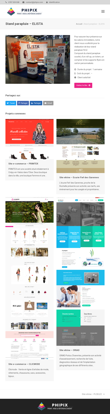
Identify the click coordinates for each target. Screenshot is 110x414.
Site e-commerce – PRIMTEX (23, 163)
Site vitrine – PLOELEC (92, 394)
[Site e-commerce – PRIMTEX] (29, 139)
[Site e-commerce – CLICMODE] (29, 278)
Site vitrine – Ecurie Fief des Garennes (79, 177)
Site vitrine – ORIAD (69, 350)
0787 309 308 (13, 2)
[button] (103, 11)
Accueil (79, 24)
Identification (54, 2)
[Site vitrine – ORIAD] (80, 271)
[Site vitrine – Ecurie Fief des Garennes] (80, 146)
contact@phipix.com (34, 2)
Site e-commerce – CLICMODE (24, 364)
